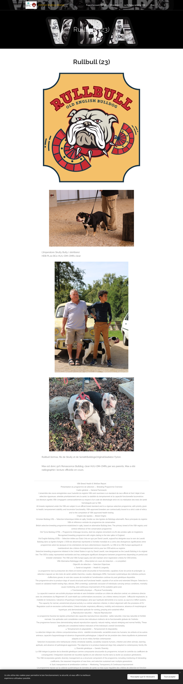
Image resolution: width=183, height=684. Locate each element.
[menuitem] (97, 5)
